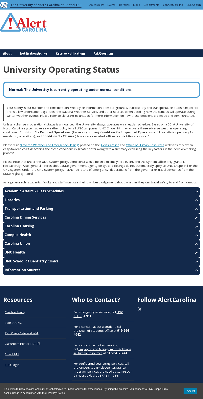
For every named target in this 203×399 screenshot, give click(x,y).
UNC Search (194, 5)
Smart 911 (12, 354)
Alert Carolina (110, 145)
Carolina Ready (15, 312)
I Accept (190, 390)
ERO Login (12, 365)
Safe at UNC (13, 323)
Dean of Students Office (96, 330)
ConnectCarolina (173, 5)
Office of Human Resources (145, 145)
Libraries (124, 5)
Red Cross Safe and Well (21, 333)
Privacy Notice (56, 392)
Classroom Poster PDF (20, 344)
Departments (151, 5)
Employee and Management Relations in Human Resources (102, 351)
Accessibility (96, 5)
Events (111, 5)
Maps (136, 5)
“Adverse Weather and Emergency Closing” (49, 145)
